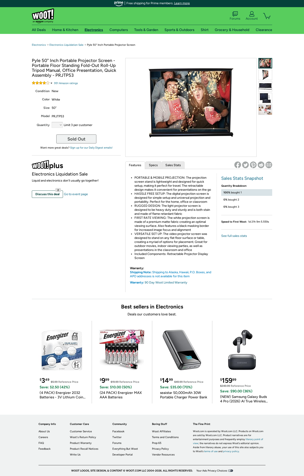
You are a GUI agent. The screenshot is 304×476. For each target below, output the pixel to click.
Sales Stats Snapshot (242, 178)
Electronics (39, 44)
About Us (44, 431)
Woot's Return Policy (83, 437)
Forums (235, 19)
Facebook (118, 431)
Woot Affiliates (161, 431)
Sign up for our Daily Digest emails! (91, 147)
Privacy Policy (160, 448)
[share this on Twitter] (245, 164)
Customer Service (81, 431)
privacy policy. (231, 451)
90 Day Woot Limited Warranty (166, 282)
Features (135, 165)
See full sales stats (234, 236)
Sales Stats (173, 165)
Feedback (45, 448)
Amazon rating (66, 83)
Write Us (75, 454)
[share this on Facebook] (237, 164)
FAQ (41, 443)
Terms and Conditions (165, 437)
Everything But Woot (125, 448)
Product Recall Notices (84, 448)
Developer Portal (122, 454)
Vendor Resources (163, 454)
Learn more (182, 3)
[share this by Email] (268, 164)
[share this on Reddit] (261, 164)
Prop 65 (156, 443)
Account (252, 19)
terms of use (211, 451)
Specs (153, 165)
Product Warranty (80, 443)
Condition (42, 91)
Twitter (117, 437)
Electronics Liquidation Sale (66, 44)
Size (46, 108)
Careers (43, 437)
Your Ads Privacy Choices (211, 470)
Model (45, 116)
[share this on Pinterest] (253, 164)
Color (46, 99)
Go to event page (76, 194)
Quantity (43, 125)
